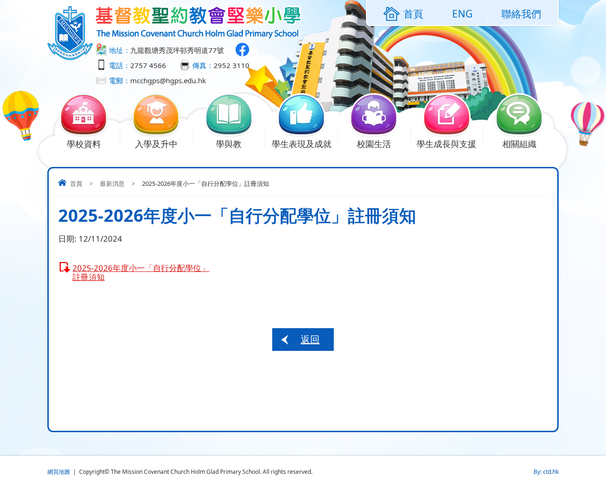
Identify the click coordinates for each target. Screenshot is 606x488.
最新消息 (112, 183)
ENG (462, 13)
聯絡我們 (521, 13)
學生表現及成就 (301, 143)
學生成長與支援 (446, 143)
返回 (310, 339)
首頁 (76, 183)
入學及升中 (156, 143)
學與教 (228, 143)
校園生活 (374, 143)
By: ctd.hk (546, 472)
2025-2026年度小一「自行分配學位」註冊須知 (140, 272)
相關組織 (519, 143)
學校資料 (84, 143)
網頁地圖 (58, 472)
